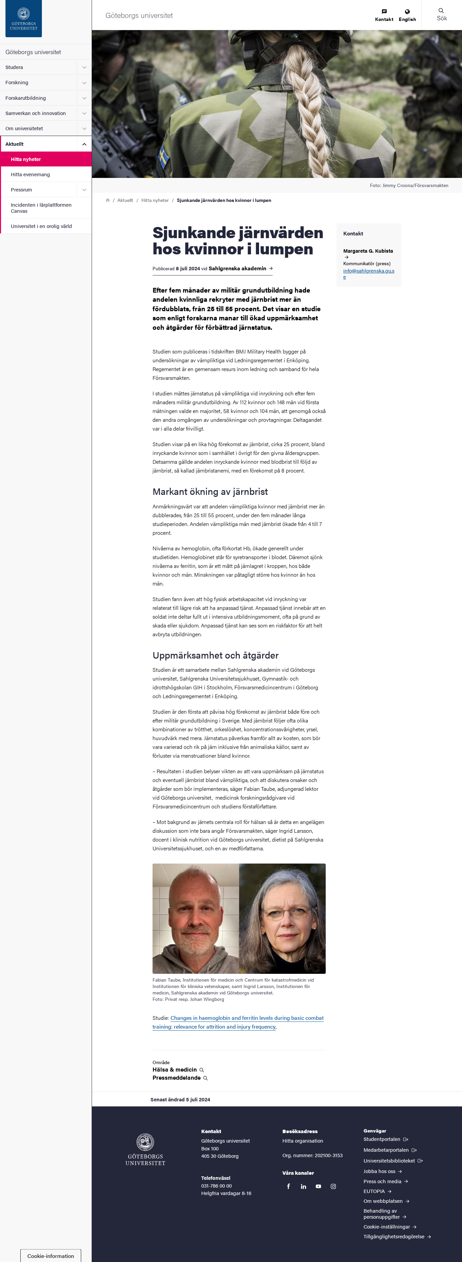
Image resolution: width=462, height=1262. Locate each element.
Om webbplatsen (384, 1200)
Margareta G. (368, 251)
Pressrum (21, 189)
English (407, 19)
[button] (441, 15)
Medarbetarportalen (391, 1149)
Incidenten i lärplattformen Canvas (41, 207)
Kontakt (384, 19)
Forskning (16, 82)
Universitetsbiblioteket (394, 1160)
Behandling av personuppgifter (382, 1213)
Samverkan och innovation (35, 112)
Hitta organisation (302, 1140)
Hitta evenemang (30, 174)
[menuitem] (384, 15)
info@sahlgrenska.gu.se (368, 274)
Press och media (383, 1181)
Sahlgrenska (238, 268)
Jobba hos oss (380, 1170)
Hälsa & (175, 1069)
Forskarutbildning (25, 97)
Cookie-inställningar (387, 1226)
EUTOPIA (375, 1190)
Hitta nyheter (26, 158)
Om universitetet (24, 128)
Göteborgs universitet (33, 51)
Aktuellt (14, 143)
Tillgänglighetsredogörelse (395, 1236)
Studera (14, 66)
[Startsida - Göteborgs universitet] (46, 22)
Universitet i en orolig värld (41, 225)
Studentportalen (387, 1138)
